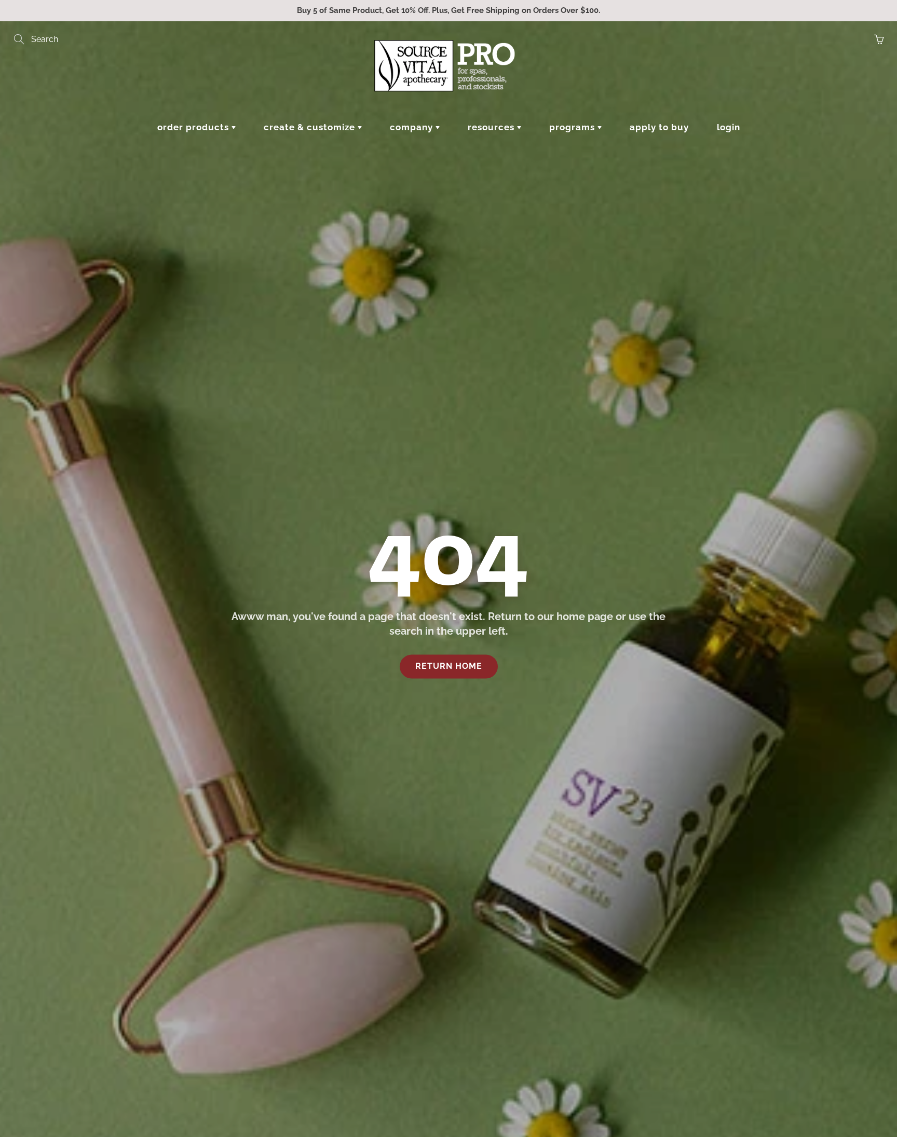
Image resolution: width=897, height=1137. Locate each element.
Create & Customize (311, 127)
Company (413, 127)
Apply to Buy (659, 127)
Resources (492, 127)
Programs (573, 127)
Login (728, 127)
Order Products (194, 127)
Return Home (448, 666)
